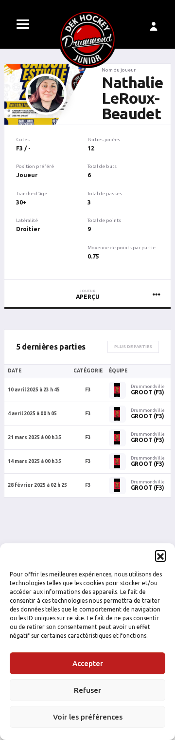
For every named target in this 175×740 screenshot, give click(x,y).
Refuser (87, 690)
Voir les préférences (87, 717)
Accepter (87, 663)
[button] (160, 555)
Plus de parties (133, 346)
